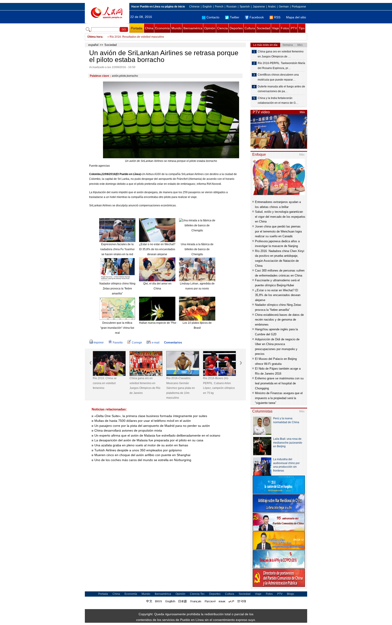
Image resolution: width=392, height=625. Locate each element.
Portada (136, 28)
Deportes (236, 28)
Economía (162, 28)
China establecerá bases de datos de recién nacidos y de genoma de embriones (279, 319)
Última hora (94, 36)
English (207, 6)
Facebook (257, 17)
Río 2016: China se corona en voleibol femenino (105, 383)
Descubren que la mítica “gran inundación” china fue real (117, 327)
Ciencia (222, 28)
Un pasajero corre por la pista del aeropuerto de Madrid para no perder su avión (152, 425)
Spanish (245, 6)
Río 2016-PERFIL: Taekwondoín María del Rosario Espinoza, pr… (281, 66)
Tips (302, 28)
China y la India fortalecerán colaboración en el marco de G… (278, 100)
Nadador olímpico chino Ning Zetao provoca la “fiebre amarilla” (117, 288)
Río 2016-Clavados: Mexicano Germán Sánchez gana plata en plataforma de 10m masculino (180, 388)
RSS (277, 17)
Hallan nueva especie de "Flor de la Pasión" (166, 322)
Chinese (194, 6)
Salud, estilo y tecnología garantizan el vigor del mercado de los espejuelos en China (280, 216)
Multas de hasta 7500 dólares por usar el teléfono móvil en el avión (143, 420)
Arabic (272, 6)
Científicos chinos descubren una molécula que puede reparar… (278, 77)
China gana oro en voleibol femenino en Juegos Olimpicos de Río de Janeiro (145, 386)
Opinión (209, 28)
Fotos (285, 28)
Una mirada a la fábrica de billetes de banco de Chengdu (197, 249)
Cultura (250, 28)
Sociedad (263, 28)
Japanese (259, 6)
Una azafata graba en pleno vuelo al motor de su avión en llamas (141, 445)
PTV (294, 28)
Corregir (137, 342)
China (149, 28)
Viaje (275, 28)
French (219, 6)
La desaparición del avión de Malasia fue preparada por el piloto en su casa (148, 440)
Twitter (234, 17)
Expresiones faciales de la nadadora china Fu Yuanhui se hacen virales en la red (117, 249)
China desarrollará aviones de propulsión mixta (128, 430)
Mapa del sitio (296, 17)
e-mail (155, 342)
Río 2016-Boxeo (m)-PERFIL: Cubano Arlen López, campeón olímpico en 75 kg (219, 386)
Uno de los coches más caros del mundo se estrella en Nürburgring (142, 460)
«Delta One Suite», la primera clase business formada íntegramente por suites (150, 416)
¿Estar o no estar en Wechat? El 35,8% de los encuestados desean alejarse (157, 249)
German (284, 6)
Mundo (176, 28)
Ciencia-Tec (197, 593)
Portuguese (299, 6)
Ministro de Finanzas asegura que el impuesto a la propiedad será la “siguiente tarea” (279, 398)
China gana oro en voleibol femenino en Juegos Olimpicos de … (281, 54)
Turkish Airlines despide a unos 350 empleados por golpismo (138, 450)
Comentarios (173, 342)
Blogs (290, 593)
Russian (231, 6)
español (93, 45)
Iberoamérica (192, 28)
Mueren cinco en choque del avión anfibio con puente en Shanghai (142, 455)
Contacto (212, 17)
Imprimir (99, 342)
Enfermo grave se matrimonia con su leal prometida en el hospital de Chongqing (279, 383)
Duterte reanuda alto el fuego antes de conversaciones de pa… (281, 89)
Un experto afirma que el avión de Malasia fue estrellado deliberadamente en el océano (157, 435)
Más (302, 112)
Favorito (118, 342)
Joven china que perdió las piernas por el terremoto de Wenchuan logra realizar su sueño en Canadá (278, 231)
